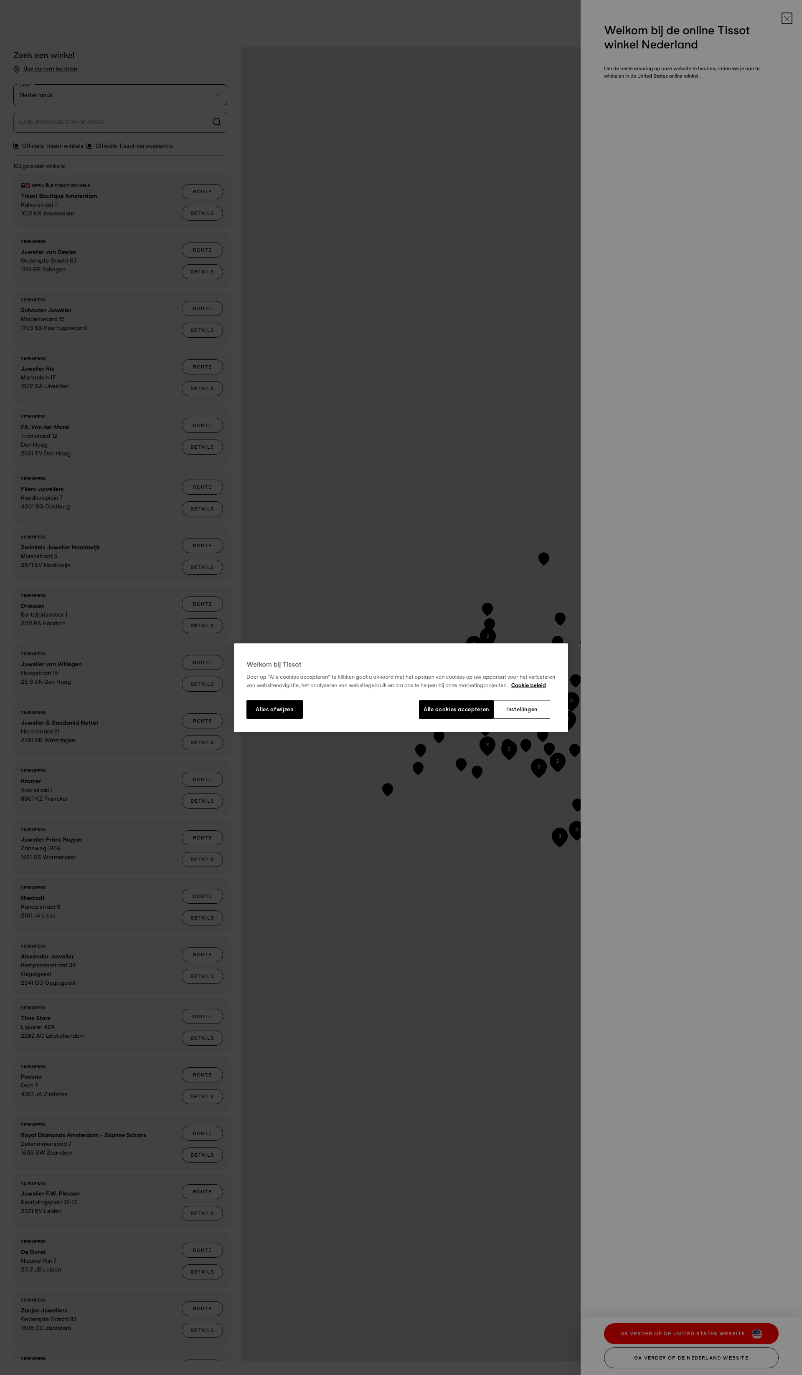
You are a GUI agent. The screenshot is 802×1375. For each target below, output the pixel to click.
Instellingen (522, 709)
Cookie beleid (528, 685)
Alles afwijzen (274, 709)
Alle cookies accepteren (456, 709)
